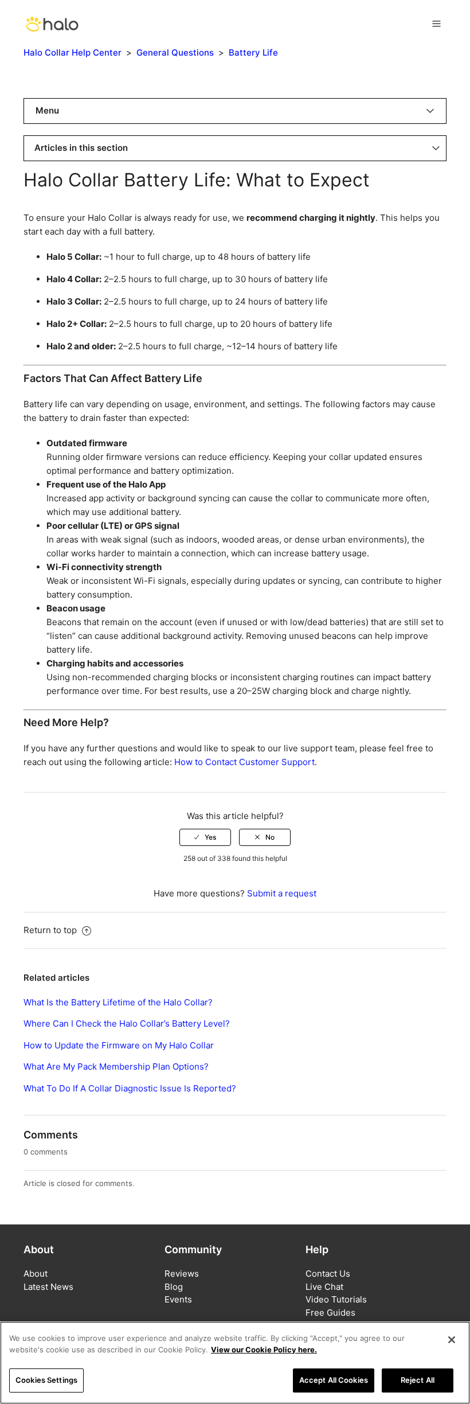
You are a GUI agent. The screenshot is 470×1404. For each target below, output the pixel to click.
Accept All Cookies (333, 1379)
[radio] (205, 837)
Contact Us (328, 1273)
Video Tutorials (336, 1299)
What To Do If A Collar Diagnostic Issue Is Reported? (129, 1088)
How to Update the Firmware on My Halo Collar (118, 1045)
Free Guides (330, 1312)
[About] (52, 22)
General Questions (175, 52)
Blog (173, 1286)
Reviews (181, 1273)
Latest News (48, 1286)
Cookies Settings (46, 1379)
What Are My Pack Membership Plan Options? (116, 1066)
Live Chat (324, 1286)
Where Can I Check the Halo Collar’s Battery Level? (126, 1023)
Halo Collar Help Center (72, 52)
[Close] (451, 1339)
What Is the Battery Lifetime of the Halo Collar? (118, 1002)
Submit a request (281, 893)
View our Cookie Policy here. (264, 1349)
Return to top (51, 930)
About (35, 1273)
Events (178, 1299)
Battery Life (253, 52)
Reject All (417, 1379)
